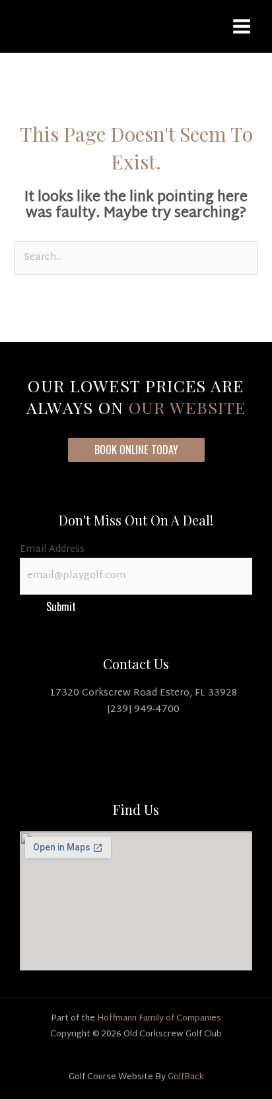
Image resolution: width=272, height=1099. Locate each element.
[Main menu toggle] (241, 26)
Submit (61, 606)
